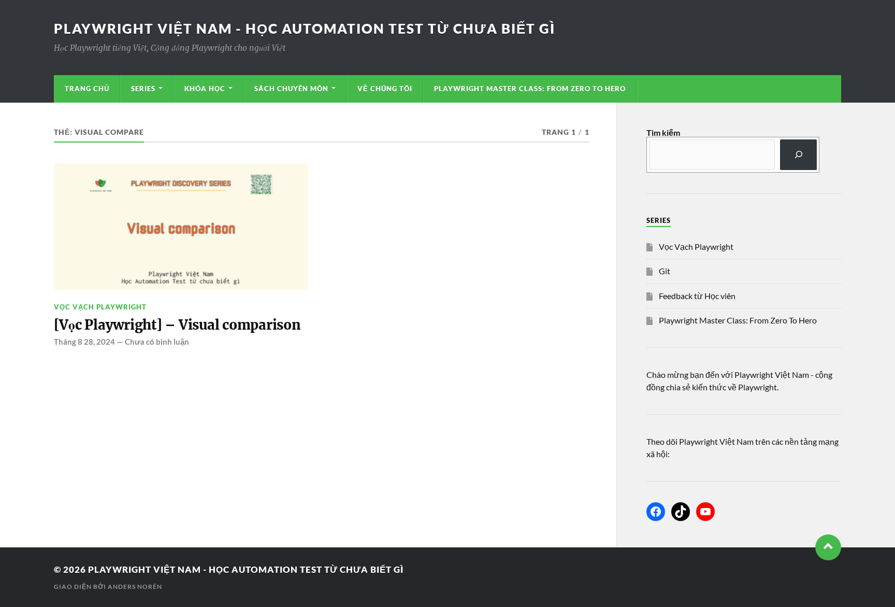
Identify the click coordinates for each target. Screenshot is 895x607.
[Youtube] (705, 511)
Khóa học (204, 88)
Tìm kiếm (663, 132)
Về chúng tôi (384, 88)
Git (664, 271)
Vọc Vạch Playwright (100, 307)
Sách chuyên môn (291, 88)
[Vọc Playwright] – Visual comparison (177, 325)
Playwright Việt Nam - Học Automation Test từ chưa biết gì (304, 28)
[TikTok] (680, 511)
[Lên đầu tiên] (828, 547)
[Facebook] (655, 511)
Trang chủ (87, 88)
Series (143, 88)
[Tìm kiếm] (798, 154)
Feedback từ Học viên (697, 296)
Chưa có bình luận (157, 341)
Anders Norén (135, 586)
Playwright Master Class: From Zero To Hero (530, 88)
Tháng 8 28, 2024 (84, 341)
